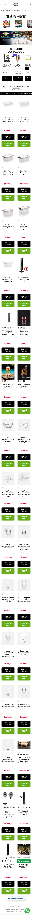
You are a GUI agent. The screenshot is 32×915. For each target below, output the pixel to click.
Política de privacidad (10, 909)
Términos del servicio (12, 911)
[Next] (28, 25)
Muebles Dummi (18, 907)
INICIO (3, 11)
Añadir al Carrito (6, 78)
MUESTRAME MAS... (16, 899)
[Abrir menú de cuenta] (26, 4)
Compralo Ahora (8, 144)
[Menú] (2, 4)
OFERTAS (17, 11)
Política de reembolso (21, 909)
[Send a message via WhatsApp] (27, 910)
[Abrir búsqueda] (6, 4)
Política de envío (21, 911)
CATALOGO (9, 11)
